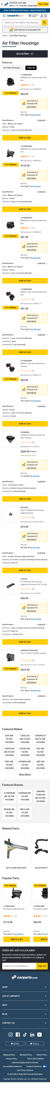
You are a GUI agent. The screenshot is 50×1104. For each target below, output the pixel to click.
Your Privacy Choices (25, 1070)
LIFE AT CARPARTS (11, 996)
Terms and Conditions (35, 1059)
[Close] (47, 1087)
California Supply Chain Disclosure (25, 1063)
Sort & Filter (22, 53)
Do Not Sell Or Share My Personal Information (25, 1074)
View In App (43, 4)
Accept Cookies (36, 1099)
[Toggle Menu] (4, 16)
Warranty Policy (26, 1055)
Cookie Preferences (34, 1066)
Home (5, 36)
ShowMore (25, 774)
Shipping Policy (9, 1055)
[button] (25, 4)
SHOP (5, 987)
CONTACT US (8, 1023)
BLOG (4, 1014)
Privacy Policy (11, 1059)
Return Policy (42, 1055)
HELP (4, 1005)
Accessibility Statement (12, 1066)
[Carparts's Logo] (15, 15)
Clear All (31, 68)
